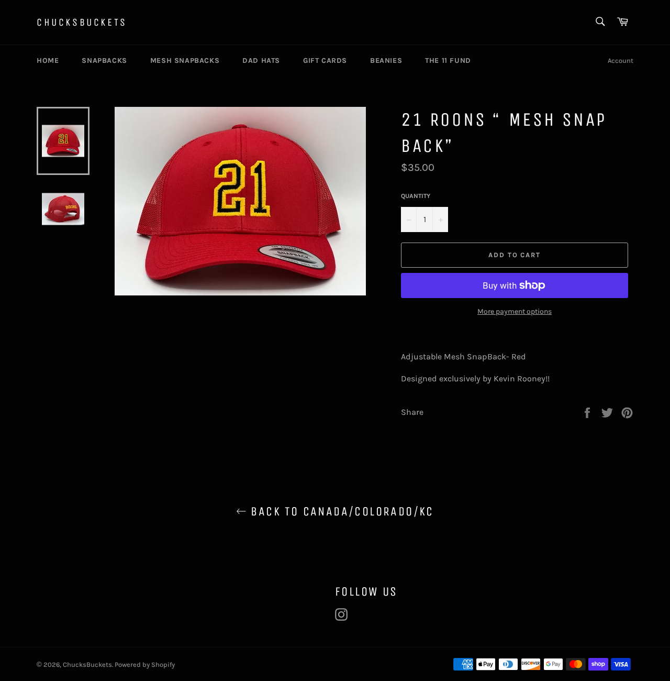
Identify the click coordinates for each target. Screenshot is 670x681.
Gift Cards (325, 60)
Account (620, 60)
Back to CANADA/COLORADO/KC (340, 511)
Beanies (386, 60)
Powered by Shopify (145, 664)
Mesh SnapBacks (184, 60)
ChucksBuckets (82, 22)
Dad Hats (261, 60)
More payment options (514, 311)
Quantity (415, 196)
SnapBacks (104, 60)
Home (48, 60)
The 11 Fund (448, 60)
